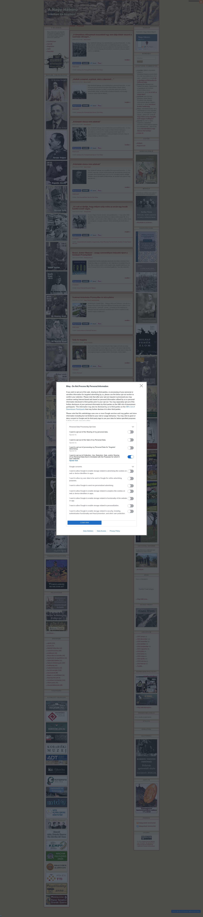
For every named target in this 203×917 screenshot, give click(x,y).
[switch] (131, 432)
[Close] (142, 386)
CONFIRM (84, 522)
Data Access (101, 531)
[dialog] (101, 458)
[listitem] (101, 427)
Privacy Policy (115, 531)
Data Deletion (88, 531)
